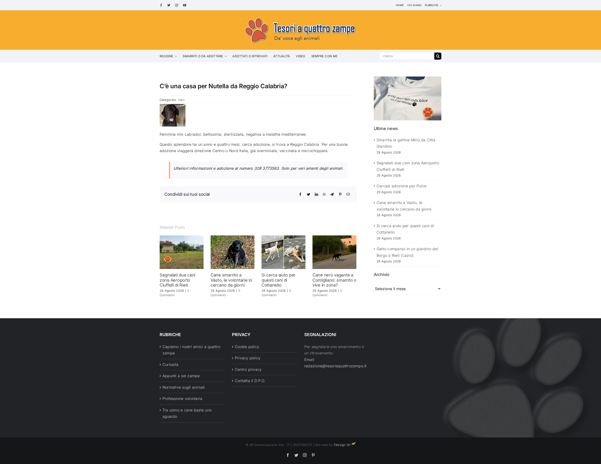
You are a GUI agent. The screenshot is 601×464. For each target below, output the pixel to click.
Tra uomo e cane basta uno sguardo (187, 413)
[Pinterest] (340, 194)
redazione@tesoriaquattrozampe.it (335, 366)
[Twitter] (308, 194)
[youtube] (184, 5)
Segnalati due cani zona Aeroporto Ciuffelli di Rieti (177, 280)
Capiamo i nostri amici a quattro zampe (191, 350)
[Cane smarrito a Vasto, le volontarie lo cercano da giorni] (232, 251)
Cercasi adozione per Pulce (401, 186)
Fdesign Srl (342, 445)
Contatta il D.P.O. (250, 380)
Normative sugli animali (183, 387)
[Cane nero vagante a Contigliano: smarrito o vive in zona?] (334, 251)
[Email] (348, 194)
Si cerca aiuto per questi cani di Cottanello (279, 280)
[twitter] (168, 5)
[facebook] (161, 5)
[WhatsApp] (324, 194)
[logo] (300, 17)
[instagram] (176, 5)
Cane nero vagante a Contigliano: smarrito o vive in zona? (334, 280)
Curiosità (170, 364)
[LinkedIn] (316, 194)
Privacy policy (247, 358)
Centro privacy (248, 369)
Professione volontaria (182, 398)
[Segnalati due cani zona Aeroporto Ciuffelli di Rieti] (182, 251)
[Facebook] (300, 194)
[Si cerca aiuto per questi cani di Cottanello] (283, 251)
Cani (181, 100)
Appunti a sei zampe (181, 375)
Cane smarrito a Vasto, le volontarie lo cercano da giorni (231, 280)
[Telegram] (332, 194)
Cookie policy (247, 346)
